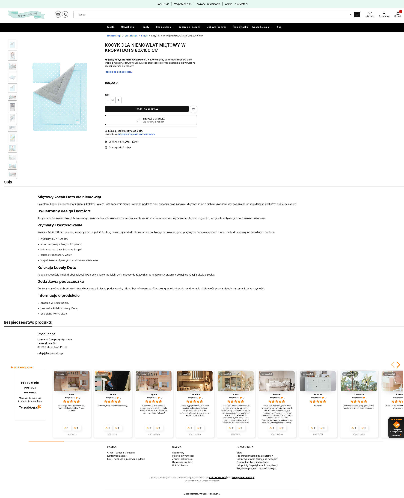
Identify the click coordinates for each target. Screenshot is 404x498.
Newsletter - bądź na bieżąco (252, 462)
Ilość (107, 94)
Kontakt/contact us (117, 455)
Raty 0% (162, 4)
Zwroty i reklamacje (208, 4)
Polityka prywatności (183, 455)
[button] (357, 14)
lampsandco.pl (114, 36)
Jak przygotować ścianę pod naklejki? (257, 459)
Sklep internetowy (201, 494)
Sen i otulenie (131, 36)
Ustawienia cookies (182, 462)
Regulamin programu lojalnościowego (256, 468)
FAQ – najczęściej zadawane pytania (126, 459)
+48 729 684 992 (217, 477)
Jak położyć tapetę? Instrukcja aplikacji (257, 465)
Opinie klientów (180, 465)
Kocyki (144, 36)
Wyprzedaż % (182, 4)
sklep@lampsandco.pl (50, 353)
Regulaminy (178, 452)
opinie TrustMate (235, 4)
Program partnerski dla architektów (255, 455)
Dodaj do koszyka (147, 109)
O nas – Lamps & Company (121, 452)
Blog (239, 452)
